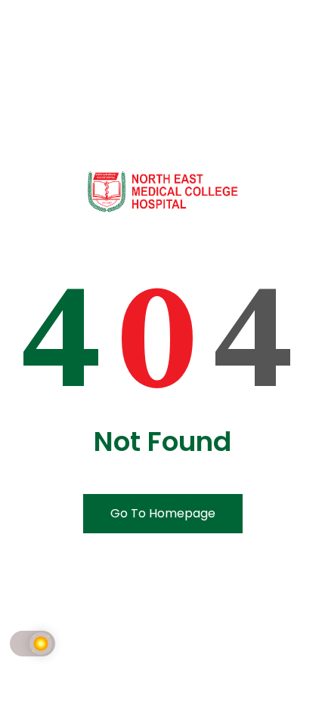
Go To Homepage (162, 513)
